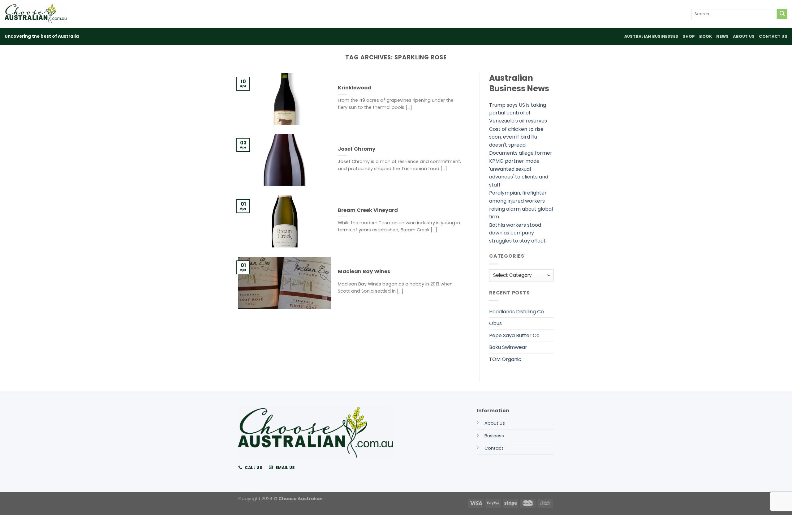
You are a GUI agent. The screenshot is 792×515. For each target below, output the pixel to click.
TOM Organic (505, 359)
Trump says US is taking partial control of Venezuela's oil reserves (518, 112)
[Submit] (782, 14)
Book (705, 36)
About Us (744, 36)
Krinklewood (354, 87)
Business (494, 436)
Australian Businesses (651, 36)
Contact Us (773, 36)
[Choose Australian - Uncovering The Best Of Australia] (36, 14)
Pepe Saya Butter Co (514, 335)
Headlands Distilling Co (516, 311)
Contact (493, 448)
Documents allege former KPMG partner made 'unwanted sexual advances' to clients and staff (520, 168)
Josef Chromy (356, 149)
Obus (495, 323)
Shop (688, 36)
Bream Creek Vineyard (368, 210)
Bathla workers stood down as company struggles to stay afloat (517, 232)
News (722, 36)
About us (494, 423)
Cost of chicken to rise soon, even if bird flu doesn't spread (516, 137)
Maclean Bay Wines (364, 271)
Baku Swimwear (508, 347)
